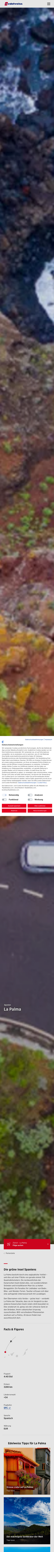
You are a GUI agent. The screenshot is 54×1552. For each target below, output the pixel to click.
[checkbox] (30, 795)
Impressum (48, 739)
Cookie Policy (42, 782)
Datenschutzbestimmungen (34, 739)
